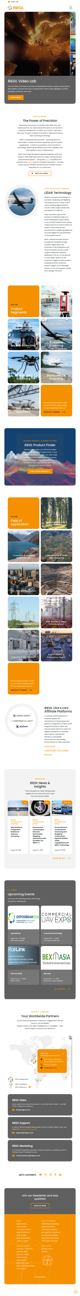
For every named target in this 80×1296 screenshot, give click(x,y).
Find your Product (40, 471)
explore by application (50, 98)
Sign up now (40, 1206)
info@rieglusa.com (23, 1110)
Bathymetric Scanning (50, 1232)
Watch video (41, 173)
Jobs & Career (22, 1241)
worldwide (23, 1238)
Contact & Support (25, 1249)
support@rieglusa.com (24, 1133)
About (21, 1224)
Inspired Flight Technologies (56, 750)
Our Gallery (21, 1227)
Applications (22, 1257)
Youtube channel (26, 1266)
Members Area (22, 1252)
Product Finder (52, 412)
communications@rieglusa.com (28, 1156)
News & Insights (23, 1232)
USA (15, 2)
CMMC (29, 162)
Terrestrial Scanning (50, 1224)
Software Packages (49, 1241)
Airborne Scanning (49, 1230)
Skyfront (48, 754)
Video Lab (23, 1263)
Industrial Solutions (50, 1238)
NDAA (47, 159)
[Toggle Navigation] (70, 8)
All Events (60, 989)
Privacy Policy (47, 1249)
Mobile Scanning (48, 1227)
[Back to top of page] (76, 1292)
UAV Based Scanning (49, 1235)
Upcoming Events (24, 1230)
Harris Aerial (49, 746)
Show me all (59, 858)
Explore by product (21, 98)
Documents (21, 1269)
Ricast (21, 1260)
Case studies (22, 1235)
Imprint (44, 1252)
